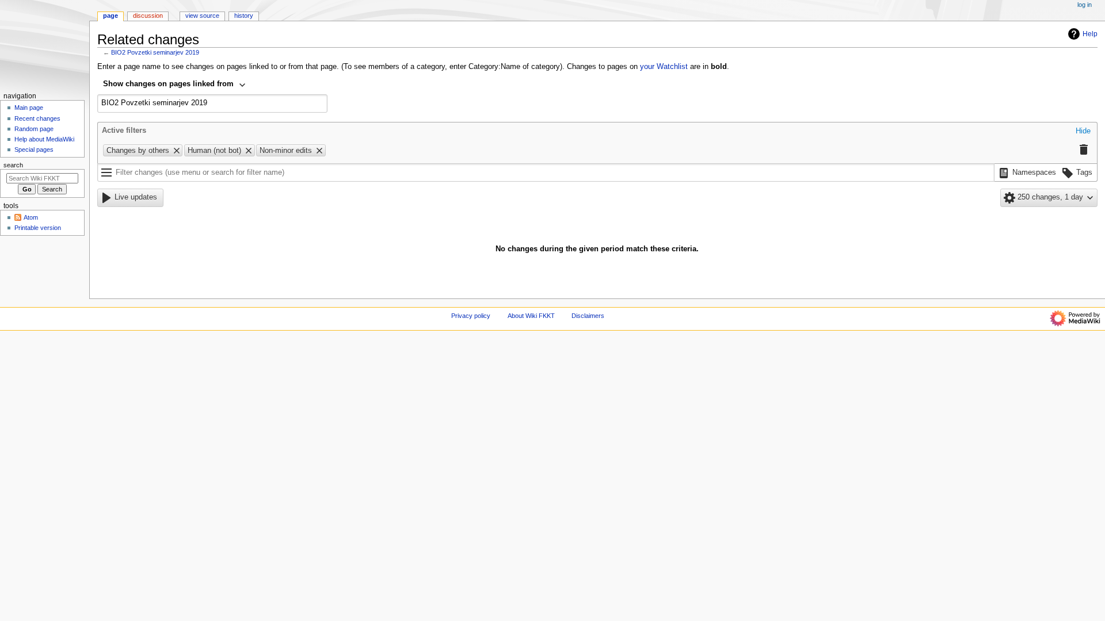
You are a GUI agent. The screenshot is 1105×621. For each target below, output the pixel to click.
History (243, 15)
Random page (34, 128)
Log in (1084, 4)
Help (1090, 34)
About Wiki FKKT (531, 315)
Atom (31, 217)
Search (13, 165)
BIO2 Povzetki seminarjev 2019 (155, 52)
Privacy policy (470, 315)
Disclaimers (587, 315)
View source (202, 15)
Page (110, 15)
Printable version (37, 227)
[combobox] (174, 85)
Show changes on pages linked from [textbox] (168, 84)
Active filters (124, 130)
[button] (1083, 131)
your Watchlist (664, 67)
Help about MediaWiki (44, 139)
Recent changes (37, 118)
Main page (28, 107)
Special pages (34, 149)
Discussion (148, 15)
